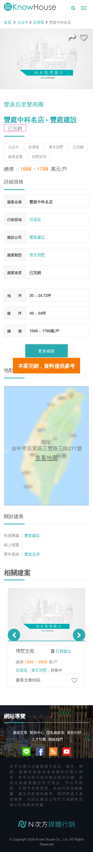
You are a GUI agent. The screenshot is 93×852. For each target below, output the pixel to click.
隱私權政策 (56, 732)
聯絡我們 (55, 739)
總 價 (14, 330)
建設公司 (14, 237)
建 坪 (14, 313)
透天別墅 (37, 254)
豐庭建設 (37, 237)
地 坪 (14, 295)
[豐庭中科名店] (83, 36)
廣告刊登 (74, 732)
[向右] (79, 635)
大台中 (22, 22)
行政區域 (14, 219)
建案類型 (14, 254)
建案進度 (14, 272)
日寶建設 (63, 651)
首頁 (7, 22)
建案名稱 (14, 201)
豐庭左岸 (32, 554)
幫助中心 (37, 732)
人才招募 (39, 739)
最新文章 (20, 732)
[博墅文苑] (74, 680)
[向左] (14, 635)
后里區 (38, 22)
